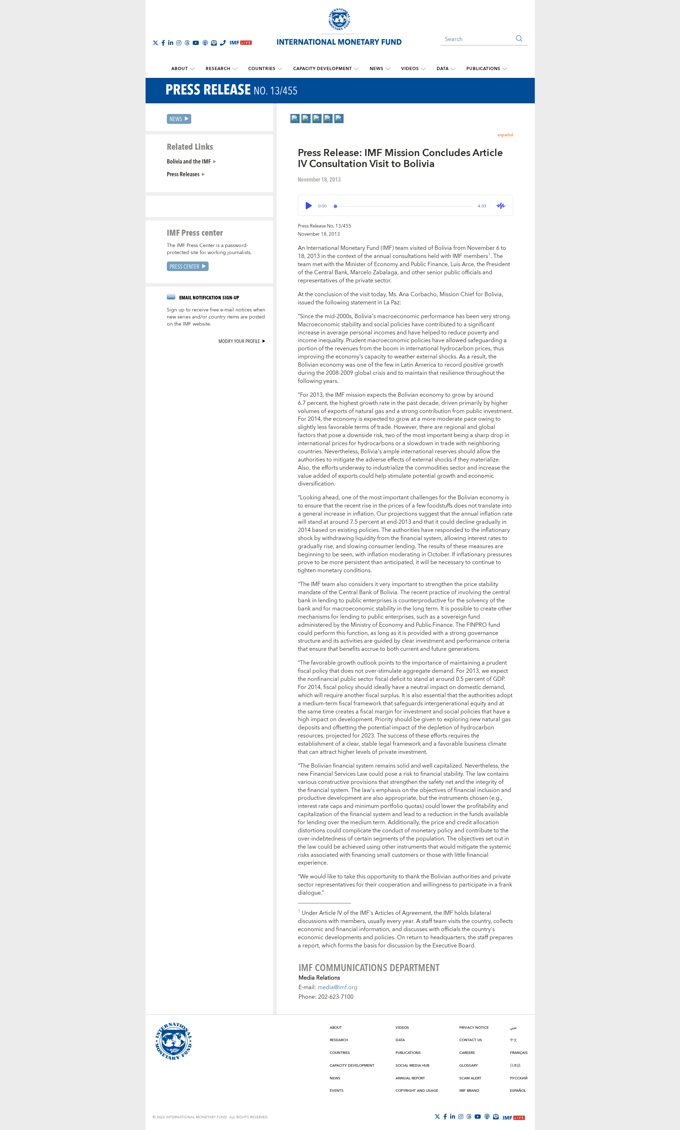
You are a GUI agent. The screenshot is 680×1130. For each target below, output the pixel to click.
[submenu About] (192, 69)
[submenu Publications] (504, 69)
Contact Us (470, 1040)
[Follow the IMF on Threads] (187, 43)
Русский (519, 1078)
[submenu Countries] (280, 69)
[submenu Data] (453, 69)
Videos (410, 69)
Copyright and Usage (417, 1091)
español (505, 135)
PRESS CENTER (184, 266)
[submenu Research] (235, 69)
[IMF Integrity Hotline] (223, 43)
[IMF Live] (514, 1117)
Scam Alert (470, 1078)
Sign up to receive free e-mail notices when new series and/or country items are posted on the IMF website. (216, 317)
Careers (467, 1053)
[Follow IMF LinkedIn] (170, 43)
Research (218, 69)
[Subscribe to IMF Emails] (214, 43)
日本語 (515, 1065)
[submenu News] (388, 69)
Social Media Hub (412, 1065)
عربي (513, 1028)
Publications (483, 69)
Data (443, 69)
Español (518, 1091)
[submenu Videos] (423, 69)
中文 (513, 1040)
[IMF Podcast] (205, 43)
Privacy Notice (474, 1028)
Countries (262, 69)
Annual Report (410, 1078)
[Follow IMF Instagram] (178, 43)
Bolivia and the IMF (189, 161)
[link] (295, 118)
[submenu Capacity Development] (356, 69)
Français (519, 1053)
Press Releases (183, 173)
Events (337, 1091)
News (377, 69)
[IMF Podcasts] (487, 1116)
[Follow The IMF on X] (155, 43)
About (179, 69)
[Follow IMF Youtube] (196, 43)
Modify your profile (239, 341)
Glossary (468, 1065)
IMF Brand (469, 1091)
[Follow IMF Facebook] (163, 43)
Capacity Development (322, 69)
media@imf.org (337, 987)
